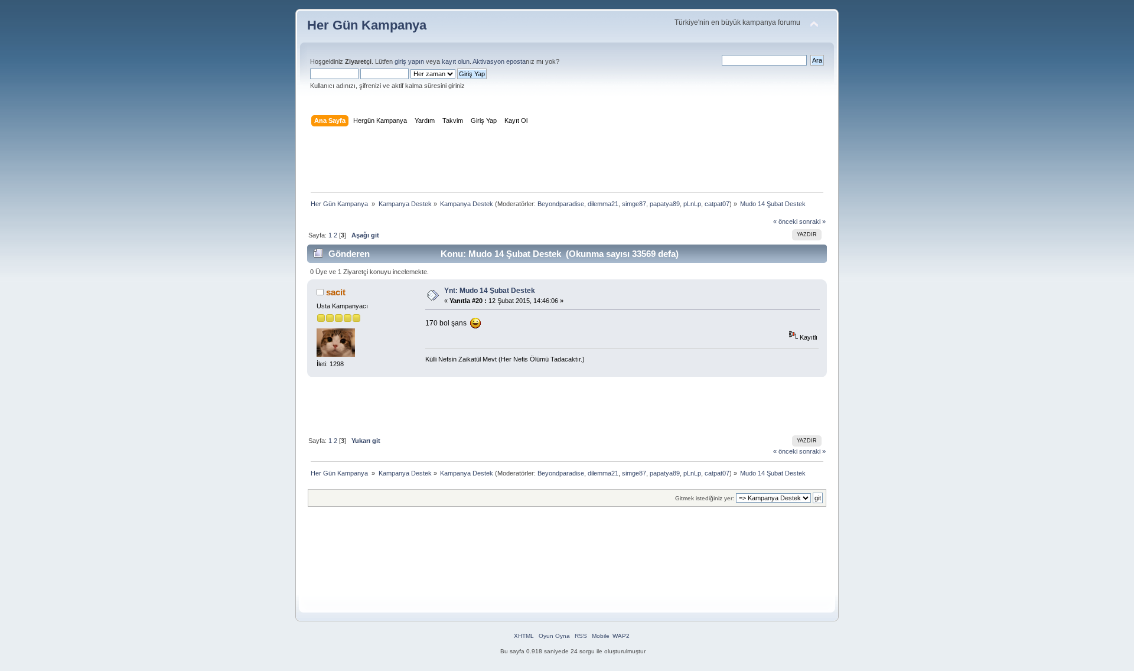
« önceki (785, 221)
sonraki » (812, 221)
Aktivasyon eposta (499, 61)
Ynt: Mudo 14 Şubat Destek (489, 290)
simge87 (634, 203)
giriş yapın (409, 61)
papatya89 (665, 203)
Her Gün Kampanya (366, 25)
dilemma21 (603, 203)
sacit (336, 292)
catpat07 (717, 203)
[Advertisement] (567, 161)
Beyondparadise (560, 203)
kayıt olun (456, 61)
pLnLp (692, 203)
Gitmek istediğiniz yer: (704, 498)
